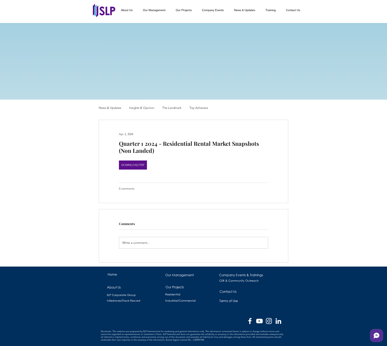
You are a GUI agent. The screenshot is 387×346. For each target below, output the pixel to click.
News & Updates (110, 108)
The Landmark (171, 108)
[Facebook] (250, 321)
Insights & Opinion (141, 108)
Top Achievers (198, 108)
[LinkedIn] (278, 321)
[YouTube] (259, 321)
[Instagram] (269, 321)
